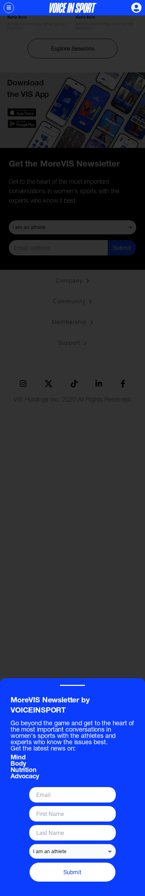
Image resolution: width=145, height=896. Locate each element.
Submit (72, 872)
